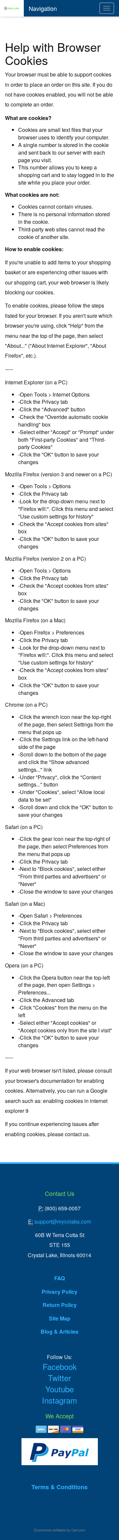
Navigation (43, 8)
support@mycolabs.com (62, 1221)
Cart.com (78, 1530)
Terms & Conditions (59, 1487)
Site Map (59, 1318)
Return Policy (60, 1305)
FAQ (59, 1278)
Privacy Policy (59, 1291)
